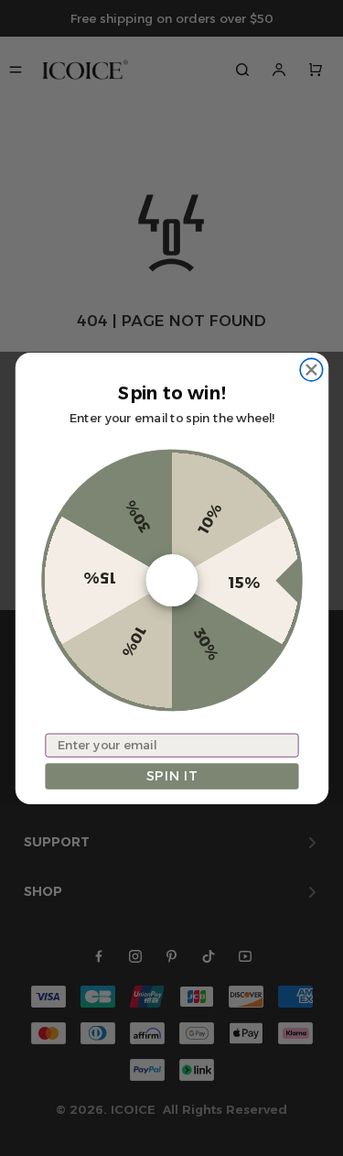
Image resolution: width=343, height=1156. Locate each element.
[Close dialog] (311, 369)
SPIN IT (171, 776)
